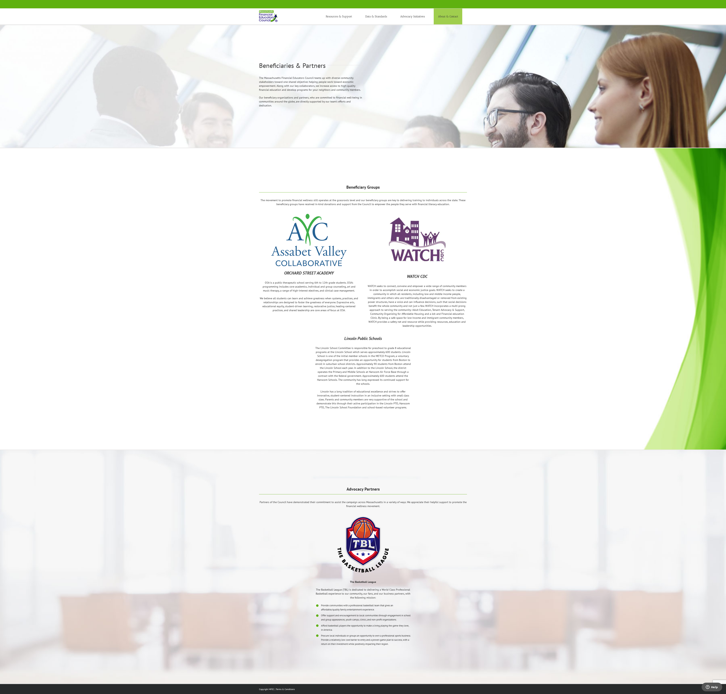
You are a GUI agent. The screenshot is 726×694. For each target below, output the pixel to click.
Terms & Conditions (285, 689)
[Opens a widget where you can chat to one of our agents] (711, 687)
